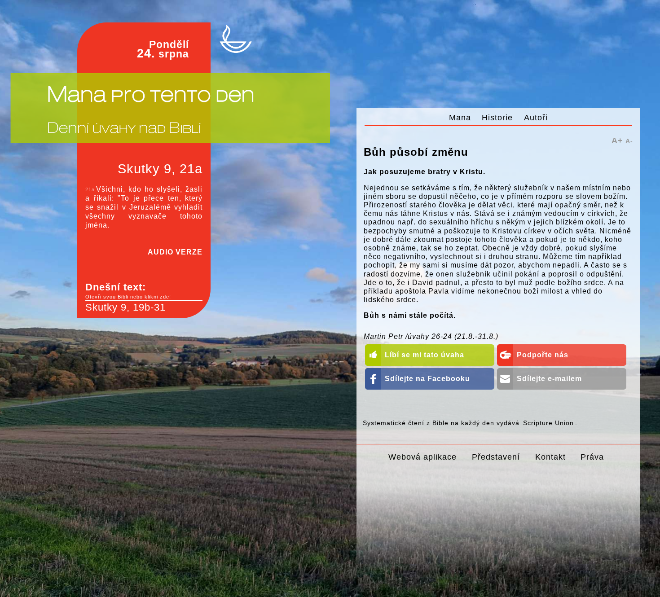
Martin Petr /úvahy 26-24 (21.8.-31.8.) (431, 336)
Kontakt (550, 456)
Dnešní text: (128, 290)
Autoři (536, 117)
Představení (496, 456)
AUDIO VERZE (175, 252)
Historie (497, 117)
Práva (592, 456)
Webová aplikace (422, 456)
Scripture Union (548, 422)
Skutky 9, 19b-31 (125, 307)
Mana (460, 117)
